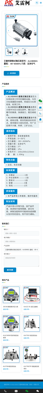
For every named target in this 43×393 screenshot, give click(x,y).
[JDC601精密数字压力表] (11, 294)
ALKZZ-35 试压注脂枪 (31, 307)
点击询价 (13, 73)
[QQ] (40, 119)
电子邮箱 (7, 237)
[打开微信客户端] (27, 390)
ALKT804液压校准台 (9, 366)
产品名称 (7, 246)
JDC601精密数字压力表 (10, 307)
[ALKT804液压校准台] (11, 354)
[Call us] (40, 113)
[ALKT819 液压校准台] (31, 323)
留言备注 (7, 254)
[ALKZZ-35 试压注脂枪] (31, 294)
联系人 (6, 229)
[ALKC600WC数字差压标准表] (11, 323)
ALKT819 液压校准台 (30, 335)
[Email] (40, 107)
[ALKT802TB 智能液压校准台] (31, 354)
